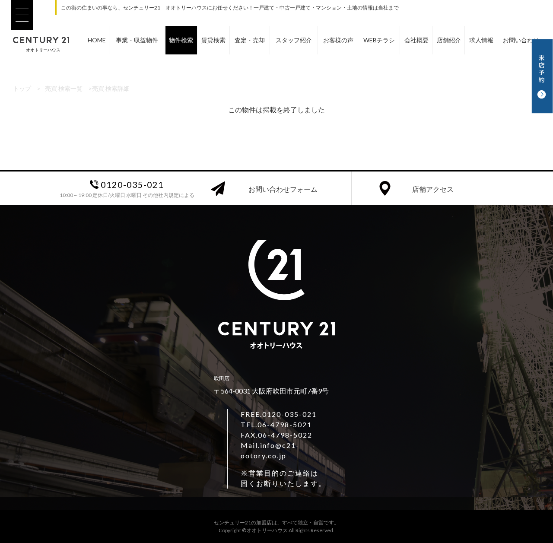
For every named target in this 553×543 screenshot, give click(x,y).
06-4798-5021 (284, 424)
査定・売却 (250, 40)
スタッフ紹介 (294, 40)
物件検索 (181, 40)
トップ (22, 88)
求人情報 (481, 40)
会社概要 (416, 40)
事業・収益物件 (137, 40)
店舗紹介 (449, 40)
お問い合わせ (521, 40)
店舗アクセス (433, 189)
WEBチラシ (379, 40)
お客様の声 (338, 40)
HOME (97, 40)
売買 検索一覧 (64, 88)
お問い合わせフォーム (283, 189)
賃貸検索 (213, 40)
